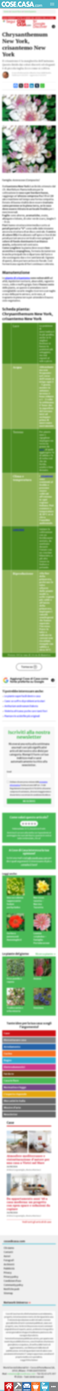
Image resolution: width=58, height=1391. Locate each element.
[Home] (21, 4)
